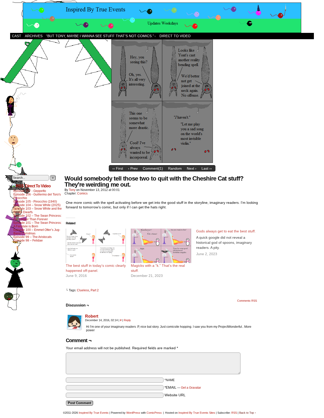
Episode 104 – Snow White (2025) (36, 205)
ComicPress (154, 412)
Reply (127, 320)
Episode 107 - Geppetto (29, 191)
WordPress (133, 412)
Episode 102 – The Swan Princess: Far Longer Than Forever (37, 217)
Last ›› (206, 168)
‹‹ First (117, 168)
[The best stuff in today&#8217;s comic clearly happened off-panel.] (96, 246)
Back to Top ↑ (247, 412)
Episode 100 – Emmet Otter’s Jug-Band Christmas (36, 231)
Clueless (83, 290)
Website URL (175, 395)
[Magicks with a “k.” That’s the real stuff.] (161, 246)
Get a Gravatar (191, 387)
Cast (16, 36)
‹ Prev (133, 168)
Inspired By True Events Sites (196, 412)
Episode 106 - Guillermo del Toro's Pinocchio (37, 196)
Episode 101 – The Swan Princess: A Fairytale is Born (37, 224)
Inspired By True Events (94, 412)
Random (175, 168)
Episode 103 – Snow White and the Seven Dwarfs (37, 210)
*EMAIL (183, 387)
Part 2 (95, 290)
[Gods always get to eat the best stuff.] (228, 242)
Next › (191, 168)
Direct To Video (38, 186)
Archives (34, 36)
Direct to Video (175, 36)
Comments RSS (247, 300)
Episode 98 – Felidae (28, 240)
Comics (82, 193)
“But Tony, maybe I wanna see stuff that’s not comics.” (101, 36)
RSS (234, 412)
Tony (72, 190)
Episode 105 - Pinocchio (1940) (35, 201)
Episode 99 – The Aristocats (32, 237)
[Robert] (74, 329)
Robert (91, 316)
